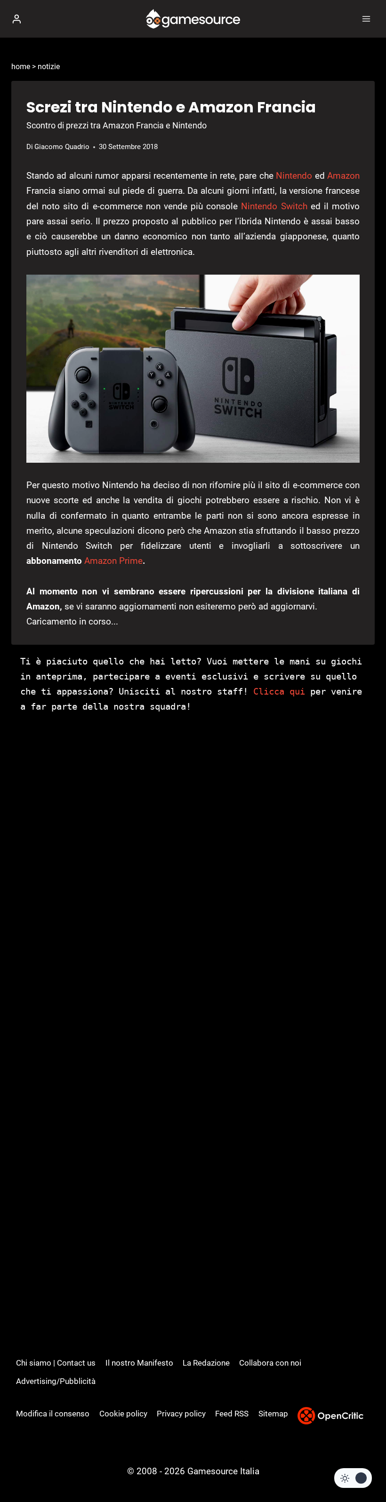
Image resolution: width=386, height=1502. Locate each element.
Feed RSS (232, 1413)
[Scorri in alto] (363, 1466)
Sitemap (273, 1413)
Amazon (343, 175)
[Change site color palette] (353, 1478)
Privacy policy (181, 1413)
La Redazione (206, 1363)
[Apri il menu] (366, 18)
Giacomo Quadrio (61, 146)
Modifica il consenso (52, 1413)
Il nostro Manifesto (139, 1363)
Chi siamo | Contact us (56, 1363)
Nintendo (294, 175)
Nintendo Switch (274, 206)
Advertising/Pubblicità (56, 1381)
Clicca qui (279, 691)
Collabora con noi (270, 1363)
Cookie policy (123, 1413)
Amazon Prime (113, 560)
